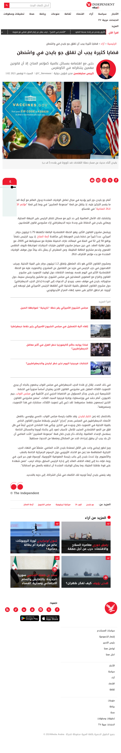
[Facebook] (57, 609)
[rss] (7, 609)
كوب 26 (78, 504)
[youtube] (32, 609)
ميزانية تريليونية (63, 504)
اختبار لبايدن (85, 416)
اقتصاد (80, 14)
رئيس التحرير (109, 642)
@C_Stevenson (43, 73)
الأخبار (115, 14)
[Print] (92, 180)
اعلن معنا (110, 654)
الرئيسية (112, 43)
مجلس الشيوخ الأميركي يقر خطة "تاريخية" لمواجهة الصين (54, 308)
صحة (31, 14)
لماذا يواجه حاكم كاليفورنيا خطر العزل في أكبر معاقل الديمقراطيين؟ (57, 347)
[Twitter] (48, 609)
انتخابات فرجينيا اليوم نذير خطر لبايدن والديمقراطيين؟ (57, 364)
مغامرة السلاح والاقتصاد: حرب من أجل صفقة (88, 547)
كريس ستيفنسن (83, 73)
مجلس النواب (23, 393)
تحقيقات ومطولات (13, 14)
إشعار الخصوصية (107, 636)
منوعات (55, 14)
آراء (91, 14)
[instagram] (40, 609)
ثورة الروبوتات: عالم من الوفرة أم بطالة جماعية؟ (36, 545)
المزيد (115, 26)
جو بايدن (90, 504)
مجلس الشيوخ (44, 504)
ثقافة (67, 14)
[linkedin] (24, 609)
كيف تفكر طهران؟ (87, 583)
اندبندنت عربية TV (108, 20)
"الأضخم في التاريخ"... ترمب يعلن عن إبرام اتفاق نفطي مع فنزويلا (49, 32)
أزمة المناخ (43, 236)
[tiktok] (15, 609)
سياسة (102, 14)
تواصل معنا (109, 648)
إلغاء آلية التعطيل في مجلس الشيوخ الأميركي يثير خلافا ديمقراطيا (49, 327)
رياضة (42, 14)
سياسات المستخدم (106, 630)
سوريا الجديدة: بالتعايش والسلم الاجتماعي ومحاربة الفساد (37, 579)
